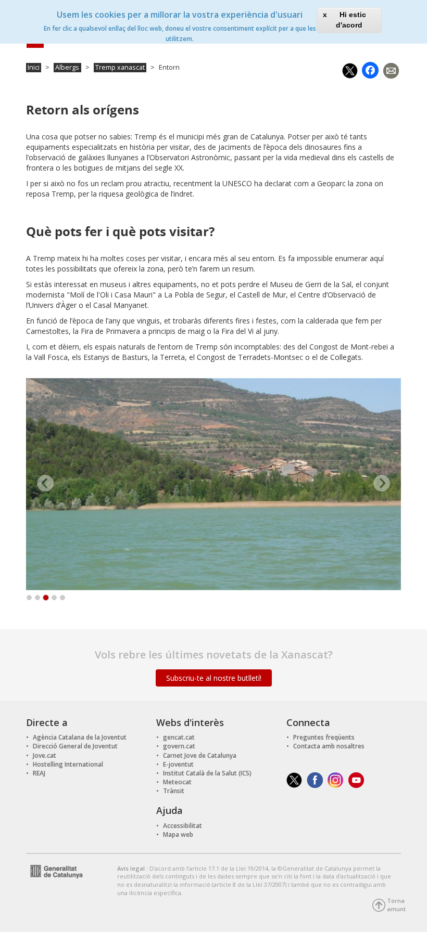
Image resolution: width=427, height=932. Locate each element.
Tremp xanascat (120, 67)
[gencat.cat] (54, 870)
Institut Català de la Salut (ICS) (207, 773)
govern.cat (179, 746)
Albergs (67, 67)
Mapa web (178, 834)
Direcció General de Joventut (75, 746)
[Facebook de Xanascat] (315, 779)
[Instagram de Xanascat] (336, 779)
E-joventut (178, 764)
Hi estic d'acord (351, 19)
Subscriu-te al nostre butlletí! (213, 678)
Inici (34, 67)
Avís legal (131, 868)
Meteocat (177, 782)
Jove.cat (44, 755)
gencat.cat (179, 737)
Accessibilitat (182, 825)
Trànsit (173, 790)
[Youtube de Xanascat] (356, 779)
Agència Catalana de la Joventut (80, 737)
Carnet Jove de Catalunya (199, 755)
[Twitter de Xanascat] (294, 779)
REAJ (39, 773)
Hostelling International (68, 764)
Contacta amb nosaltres (329, 746)
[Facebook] (370, 69)
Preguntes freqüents (324, 737)
